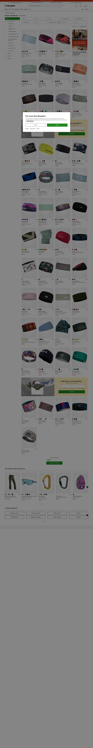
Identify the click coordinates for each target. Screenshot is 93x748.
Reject (35, 125)
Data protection (30, 121)
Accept (57, 125)
